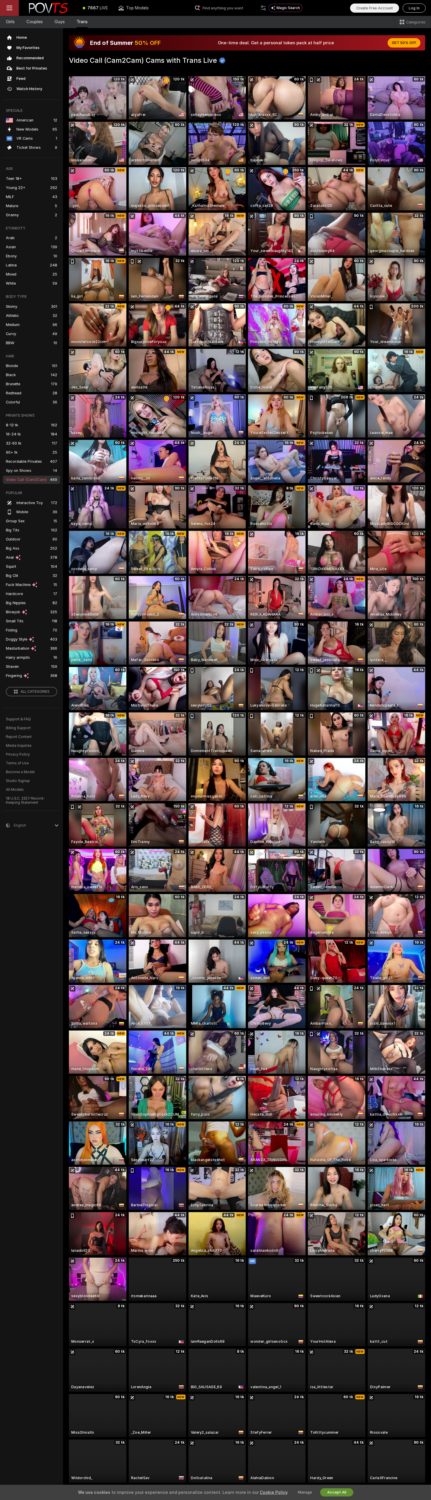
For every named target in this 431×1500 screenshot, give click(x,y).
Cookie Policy (273, 1492)
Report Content (19, 737)
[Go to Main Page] (48, 8)
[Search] (263, 8)
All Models (15, 790)
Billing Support (18, 728)
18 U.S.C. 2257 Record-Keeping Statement (25, 800)
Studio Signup (18, 781)
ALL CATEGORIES (35, 692)
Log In (414, 8)
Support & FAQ (18, 719)
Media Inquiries (19, 746)
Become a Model (20, 772)
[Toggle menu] (9, 8)
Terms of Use (17, 763)
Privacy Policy (18, 754)
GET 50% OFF (404, 43)
